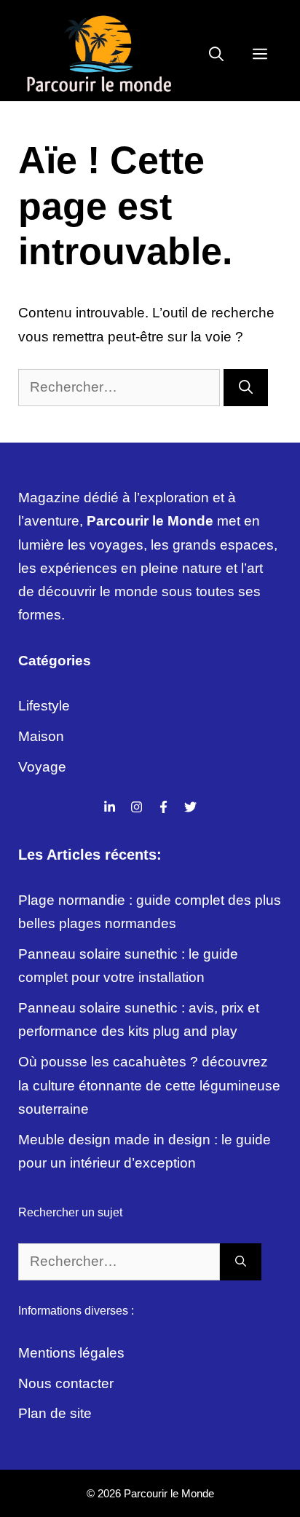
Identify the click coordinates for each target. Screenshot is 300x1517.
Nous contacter (66, 1383)
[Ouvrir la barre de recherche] (216, 54)
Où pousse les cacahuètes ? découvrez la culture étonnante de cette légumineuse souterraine (149, 1085)
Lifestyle (44, 705)
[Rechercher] (246, 387)
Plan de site (55, 1413)
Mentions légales (71, 1352)
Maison (41, 736)
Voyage (42, 767)
